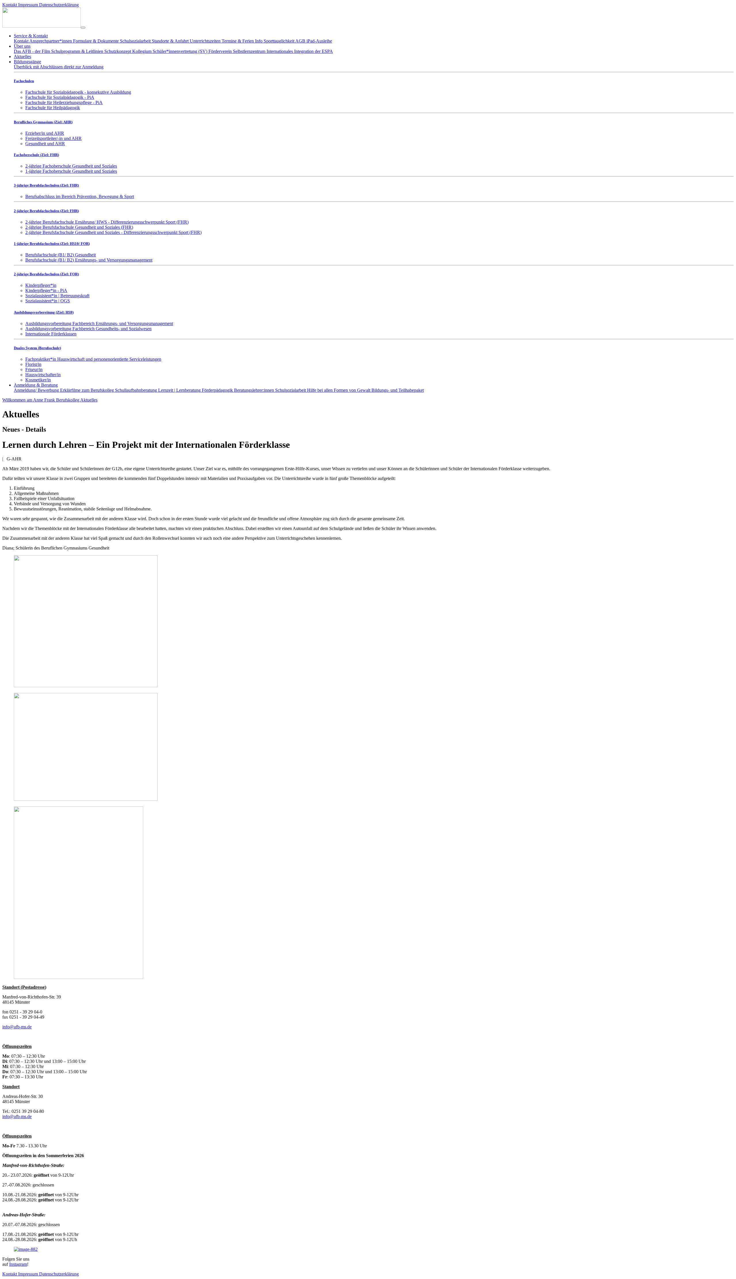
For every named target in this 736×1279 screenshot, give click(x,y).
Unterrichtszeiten (206, 41)
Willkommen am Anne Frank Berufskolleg (41, 399)
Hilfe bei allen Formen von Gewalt (339, 390)
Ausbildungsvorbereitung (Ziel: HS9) (44, 312)
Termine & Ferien (238, 41)
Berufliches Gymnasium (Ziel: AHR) (43, 122)
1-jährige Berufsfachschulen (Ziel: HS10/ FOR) (52, 243)
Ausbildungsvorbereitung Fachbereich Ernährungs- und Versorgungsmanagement (99, 323)
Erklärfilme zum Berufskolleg (87, 390)
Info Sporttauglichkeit (275, 41)
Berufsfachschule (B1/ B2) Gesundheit (60, 254)
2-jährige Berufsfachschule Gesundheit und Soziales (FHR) (79, 227)
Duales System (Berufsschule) (37, 348)
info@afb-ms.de (17, 1026)
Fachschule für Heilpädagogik (52, 107)
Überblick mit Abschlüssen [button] (39, 66)
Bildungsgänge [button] (27, 61)
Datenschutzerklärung (59, 4)
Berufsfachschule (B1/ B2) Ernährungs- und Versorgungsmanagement (88, 260)
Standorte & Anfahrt (171, 41)
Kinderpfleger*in (40, 285)
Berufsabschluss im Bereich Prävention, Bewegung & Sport (79, 196)
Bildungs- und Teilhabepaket (397, 390)
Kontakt (10, 4)
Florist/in (33, 364)
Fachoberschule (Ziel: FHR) (36, 155)
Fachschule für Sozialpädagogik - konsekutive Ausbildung (78, 92)
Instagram (18, 1264)
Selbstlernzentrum (250, 51)
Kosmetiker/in (38, 379)
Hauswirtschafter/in (43, 374)
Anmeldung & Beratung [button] (36, 385)
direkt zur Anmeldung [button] (83, 66)
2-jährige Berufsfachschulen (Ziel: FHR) (46, 211)
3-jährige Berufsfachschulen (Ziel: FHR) (46, 185)
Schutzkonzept (118, 51)
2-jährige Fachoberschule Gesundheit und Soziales (71, 166)
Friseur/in (34, 369)
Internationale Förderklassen (50, 333)
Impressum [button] (28, 1274)
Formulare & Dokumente (96, 41)
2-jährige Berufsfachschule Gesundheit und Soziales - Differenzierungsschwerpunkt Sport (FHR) (113, 232)
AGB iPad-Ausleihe (313, 41)
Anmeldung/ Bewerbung (37, 390)
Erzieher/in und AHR (44, 133)
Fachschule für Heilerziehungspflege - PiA (64, 102)
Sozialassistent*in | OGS (47, 300)
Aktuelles (22, 56)
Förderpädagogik (218, 390)
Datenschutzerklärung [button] (59, 1274)
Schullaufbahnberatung (136, 390)
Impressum (28, 4)
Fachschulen (24, 81)
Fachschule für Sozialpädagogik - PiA (59, 97)
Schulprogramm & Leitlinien (77, 51)
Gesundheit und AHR (45, 143)
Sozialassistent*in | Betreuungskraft (57, 295)
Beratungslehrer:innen (254, 390)
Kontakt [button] (10, 1274)
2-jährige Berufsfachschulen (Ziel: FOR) (46, 274)
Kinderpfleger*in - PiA (46, 290)
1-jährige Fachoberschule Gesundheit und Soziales (71, 171)
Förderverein (220, 51)
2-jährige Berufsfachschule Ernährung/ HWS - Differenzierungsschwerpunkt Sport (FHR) (107, 222)
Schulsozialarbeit (136, 41)
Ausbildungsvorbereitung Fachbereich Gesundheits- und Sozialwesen (88, 328)
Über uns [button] (22, 46)
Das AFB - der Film (32, 51)
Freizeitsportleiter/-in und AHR (53, 138)
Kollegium (142, 51)
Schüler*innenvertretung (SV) (180, 51)
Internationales (280, 51)
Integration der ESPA (313, 51)
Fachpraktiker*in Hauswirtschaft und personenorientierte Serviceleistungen (93, 359)
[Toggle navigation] (83, 27)
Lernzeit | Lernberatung (180, 390)
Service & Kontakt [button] (31, 35)
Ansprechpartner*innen (51, 41)
